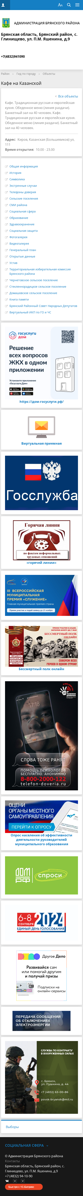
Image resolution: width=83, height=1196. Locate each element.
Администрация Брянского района (47, 23)
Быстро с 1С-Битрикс (21, 1187)
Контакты (12, 1161)
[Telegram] (16, 1181)
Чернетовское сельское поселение (33, 280)
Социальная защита (23, 231)
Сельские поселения (23, 198)
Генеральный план (22, 250)
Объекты (49, 74)
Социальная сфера (22, 211)
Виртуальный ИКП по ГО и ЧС (30, 312)
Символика (17, 179)
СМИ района (18, 205)
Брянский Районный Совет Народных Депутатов (43, 306)
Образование (18, 218)
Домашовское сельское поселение (33, 293)
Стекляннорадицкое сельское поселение (37, 286)
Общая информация (23, 166)
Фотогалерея (18, 237)
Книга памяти (19, 299)
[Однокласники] (24, 1181)
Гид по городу (26, 74)
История (15, 173)
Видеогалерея (19, 243)
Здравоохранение (21, 224)
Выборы (12, 1127)
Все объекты (68, 96)
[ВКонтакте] (8, 1181)
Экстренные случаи (23, 186)
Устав (13, 263)
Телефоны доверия (22, 192)
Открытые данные (22, 256)
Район (5, 74)
